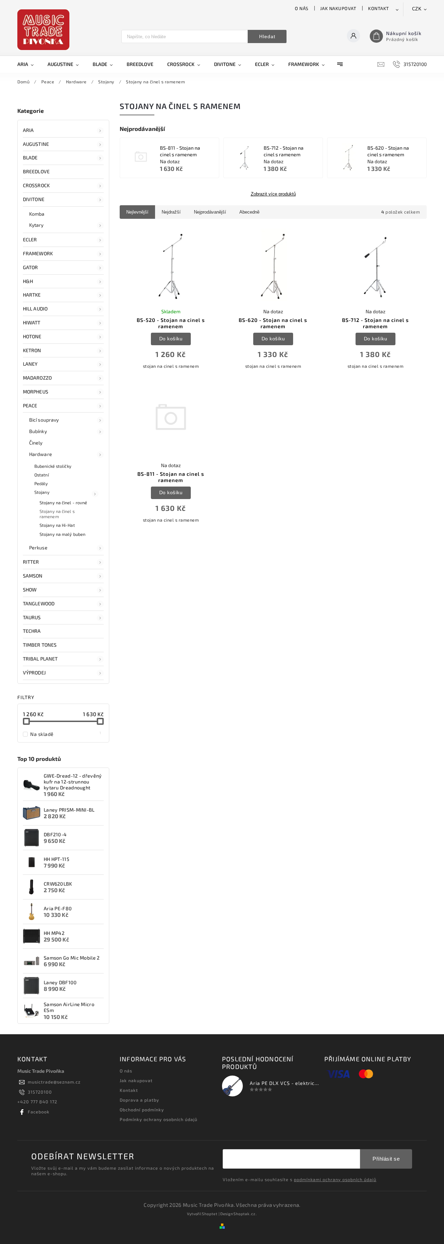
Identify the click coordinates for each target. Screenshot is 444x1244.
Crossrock (36, 185)
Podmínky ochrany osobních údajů (158, 1119)
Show (29, 589)
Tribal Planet (40, 659)
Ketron (32, 350)
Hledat (267, 36)
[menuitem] (29, 64)
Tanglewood (38, 603)
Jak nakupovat (338, 8)
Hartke (32, 295)
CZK (417, 8)
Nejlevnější (137, 212)
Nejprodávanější (210, 212)
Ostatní (41, 475)
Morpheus (35, 392)
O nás (301, 8)
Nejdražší (171, 212)
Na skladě (65, 734)
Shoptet (209, 1213)
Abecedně (249, 212)
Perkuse (38, 547)
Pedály (41, 483)
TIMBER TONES (40, 645)
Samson (33, 576)
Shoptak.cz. (245, 1213)
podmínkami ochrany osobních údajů (335, 1179)
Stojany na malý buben (62, 534)
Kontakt (378, 8)
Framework (38, 253)
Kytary (36, 225)
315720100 (40, 1092)
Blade (30, 157)
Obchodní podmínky (142, 1109)
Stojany (42, 492)
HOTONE (32, 336)
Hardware (40, 454)
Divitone (33, 199)
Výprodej (34, 672)
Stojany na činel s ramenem (57, 513)
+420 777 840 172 (37, 1101)
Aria (28, 130)
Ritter (31, 562)
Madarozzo (37, 378)
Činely (36, 443)
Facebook (39, 1111)
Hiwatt (32, 322)
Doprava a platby (139, 1100)
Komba (37, 214)
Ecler (30, 239)
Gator (30, 267)
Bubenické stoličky (52, 466)
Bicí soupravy (44, 420)
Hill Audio (35, 309)
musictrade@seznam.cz (54, 1082)
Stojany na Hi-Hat (57, 525)
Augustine (36, 144)
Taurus (32, 617)
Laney (30, 364)
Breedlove (36, 171)
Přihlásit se (386, 1159)
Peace (30, 405)
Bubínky (38, 431)
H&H (28, 281)
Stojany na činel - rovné (63, 502)
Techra (32, 631)
